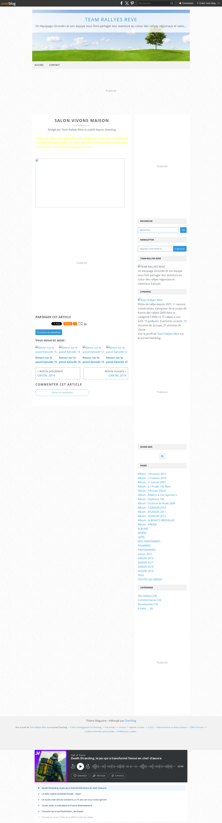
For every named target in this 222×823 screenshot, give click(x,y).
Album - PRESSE (147, 524)
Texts (141, 575)
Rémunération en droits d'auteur (172, 727)
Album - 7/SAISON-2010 (152, 507)
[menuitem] (39, 65)
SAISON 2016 (145, 558)
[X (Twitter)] (127, 3)
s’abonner (82, 776)
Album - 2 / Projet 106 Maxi (154, 486)
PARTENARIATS (147, 550)
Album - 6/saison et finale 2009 (156, 503)
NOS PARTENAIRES (149, 541)
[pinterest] (132, 3)
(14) (149, 600)
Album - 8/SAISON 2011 (152, 512)
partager (101, 776)
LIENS (141, 537)
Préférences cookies (127, 731)
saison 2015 (145, 554)
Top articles (110, 727)
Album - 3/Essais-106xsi (152, 490)
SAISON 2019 (145, 571)
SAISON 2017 (145, 562)
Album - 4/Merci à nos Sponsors (157, 495)
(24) (147, 596)
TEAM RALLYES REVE (111, 19)
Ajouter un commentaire (62, 393)
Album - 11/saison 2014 (152, 478)
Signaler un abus (137, 727)
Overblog (130, 720)
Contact (54, 64)
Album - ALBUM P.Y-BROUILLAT (156, 520)
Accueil (39, 64)
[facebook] (121, 3)
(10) (148, 604)
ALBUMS (143, 528)
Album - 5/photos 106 (151, 499)
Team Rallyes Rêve (168, 334)
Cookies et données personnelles (100, 731)
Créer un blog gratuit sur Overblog (86, 727)
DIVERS (142, 533)
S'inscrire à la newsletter (48, 332)
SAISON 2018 (145, 566)
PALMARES (144, 545)
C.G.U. (151, 727)
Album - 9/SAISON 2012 (152, 516)
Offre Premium (197, 727)
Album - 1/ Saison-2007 (152, 482)
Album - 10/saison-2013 (152, 474)
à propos (119, 776)
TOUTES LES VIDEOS (150, 579)
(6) (145, 608)
